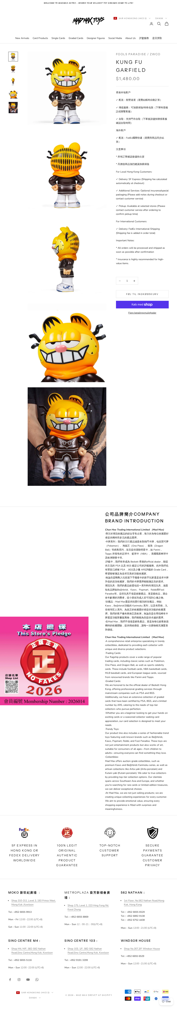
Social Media (115, 38)
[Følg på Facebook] (10, 979)
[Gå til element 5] (13, 108)
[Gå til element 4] (13, 94)
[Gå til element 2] (13, 69)
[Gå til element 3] (13, 81)
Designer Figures (96, 38)
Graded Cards (76, 38)
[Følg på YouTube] (28, 979)
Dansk (159, 18)
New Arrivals (22, 38)
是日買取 (157, 38)
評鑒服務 (144, 38)
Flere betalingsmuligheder (142, 312)
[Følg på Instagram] (19, 979)
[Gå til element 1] (13, 56)
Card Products (40, 38)
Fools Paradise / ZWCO (138, 54)
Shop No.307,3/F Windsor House (142, 948)
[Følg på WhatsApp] (37, 979)
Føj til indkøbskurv (142, 294)
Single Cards (58, 38)
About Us (130, 38)
